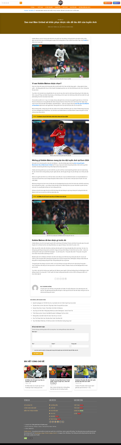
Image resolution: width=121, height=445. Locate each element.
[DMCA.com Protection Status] (28, 438)
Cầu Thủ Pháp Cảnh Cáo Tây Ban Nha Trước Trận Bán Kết (47, 318)
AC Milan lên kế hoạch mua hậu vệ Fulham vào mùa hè (34, 380)
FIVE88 (32, 7)
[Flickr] (60, 422)
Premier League (49, 433)
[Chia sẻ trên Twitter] (58, 279)
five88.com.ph (27, 431)
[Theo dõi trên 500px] (63, 422)
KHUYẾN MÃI (73, 7)
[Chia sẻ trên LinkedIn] (65, 279)
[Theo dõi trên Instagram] (50, 422)
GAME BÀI (57, 7)
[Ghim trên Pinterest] (63, 279)
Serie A (55, 433)
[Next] (94, 376)
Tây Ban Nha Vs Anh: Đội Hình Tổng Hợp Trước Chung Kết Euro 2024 (50, 305)
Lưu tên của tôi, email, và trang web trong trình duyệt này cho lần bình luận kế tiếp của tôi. (56, 350)
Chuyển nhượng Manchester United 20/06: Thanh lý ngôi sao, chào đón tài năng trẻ (60, 381)
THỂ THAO (40, 7)
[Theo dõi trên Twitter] (53, 422)
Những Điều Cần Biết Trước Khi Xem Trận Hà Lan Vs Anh (47, 316)
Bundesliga (38, 433)
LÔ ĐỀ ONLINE (49, 7)
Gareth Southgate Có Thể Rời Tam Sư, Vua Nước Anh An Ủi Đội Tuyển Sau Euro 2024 (54, 303)
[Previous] (26, 376)
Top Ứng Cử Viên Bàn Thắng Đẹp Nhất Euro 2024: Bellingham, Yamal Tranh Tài (53, 310)
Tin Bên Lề (32, 10)
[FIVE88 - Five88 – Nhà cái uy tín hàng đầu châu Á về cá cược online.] (60, 3)
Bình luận (34, 331)
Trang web (73, 343)
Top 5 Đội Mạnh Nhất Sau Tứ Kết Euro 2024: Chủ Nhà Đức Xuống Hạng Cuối (52, 321)
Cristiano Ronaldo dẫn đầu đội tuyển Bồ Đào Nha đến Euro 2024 (85, 380)
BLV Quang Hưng (68, 27)
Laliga (42, 433)
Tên (33, 343)
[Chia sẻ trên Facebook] (55, 279)
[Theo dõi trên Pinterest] (55, 422)
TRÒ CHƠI (65, 7)
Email (53, 343)
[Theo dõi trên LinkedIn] (58, 422)
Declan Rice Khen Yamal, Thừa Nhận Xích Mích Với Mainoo (48, 308)
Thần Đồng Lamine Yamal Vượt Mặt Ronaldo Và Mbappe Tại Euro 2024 (50, 313)
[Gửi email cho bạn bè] (60, 279)
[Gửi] (21, 3)
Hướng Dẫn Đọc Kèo (84, 7)
